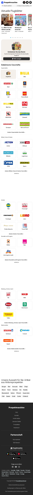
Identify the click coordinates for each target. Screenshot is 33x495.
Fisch (8, 390)
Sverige (22, 474)
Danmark (11, 472)
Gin (20, 390)
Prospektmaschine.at (21, 481)
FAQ (16, 412)
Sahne (12, 393)
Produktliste (16, 424)
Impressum (16, 427)
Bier (9, 386)
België (17, 470)
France (21, 472)
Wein (20, 386)
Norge (17, 474)
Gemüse (14, 390)
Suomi (16, 472)
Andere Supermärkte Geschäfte (15, 132)
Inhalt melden (16, 418)
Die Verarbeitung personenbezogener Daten (16, 491)
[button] (27, 2)
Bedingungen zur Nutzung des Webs (16, 488)
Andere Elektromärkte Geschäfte (16, 348)
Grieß (13, 396)
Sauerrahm (26, 393)
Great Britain (27, 472)
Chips (26, 386)
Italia (3, 474)
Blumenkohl (5, 393)
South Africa (5, 476)
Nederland (12, 474)
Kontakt (16, 415)
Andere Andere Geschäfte (16, 234)
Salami (8, 396)
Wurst (3, 390)
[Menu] (30, 2)
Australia (13, 470)
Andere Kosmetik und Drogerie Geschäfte (16, 260)
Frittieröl (25, 396)
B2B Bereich (16, 442)
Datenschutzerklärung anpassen (16, 485)
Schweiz (27, 470)
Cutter (19, 396)
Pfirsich (18, 393)
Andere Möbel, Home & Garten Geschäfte (16, 171)
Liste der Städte (16, 421)
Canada (22, 470)
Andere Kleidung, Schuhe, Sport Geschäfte (15, 322)
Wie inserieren (16, 439)
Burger (4, 386)
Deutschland (5, 472)
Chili (3, 396)
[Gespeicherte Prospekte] (24, 2)
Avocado (14, 386)
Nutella (25, 390)
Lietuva (7, 474)
